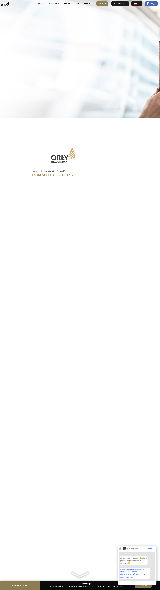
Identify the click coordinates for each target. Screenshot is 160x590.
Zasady (77, 3)
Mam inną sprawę (127, 577)
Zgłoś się (102, 3)
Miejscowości (54, 3)
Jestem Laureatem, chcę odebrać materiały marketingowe (132, 570)
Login (153, 3)
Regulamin (88, 3)
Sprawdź (143, 585)
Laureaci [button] (40, 3)
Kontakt (67, 3)
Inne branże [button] (119, 3)
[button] (136, 3)
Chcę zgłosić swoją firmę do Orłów (132, 574)
